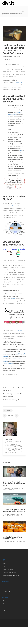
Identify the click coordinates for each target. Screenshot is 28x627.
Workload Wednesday (8, 489)
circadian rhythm (10, 206)
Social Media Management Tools (11, 575)
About (4, 600)
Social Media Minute (17, 488)
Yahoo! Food (19, 82)
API (4, 588)
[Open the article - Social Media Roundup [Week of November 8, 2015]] (14, 526)
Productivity (9, 11)
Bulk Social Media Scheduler (9, 572)
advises (13, 298)
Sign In (4, 563)
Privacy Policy (6, 591)
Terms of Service (7, 585)
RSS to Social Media (8, 569)
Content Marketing (10, 514)
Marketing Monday (8, 515)
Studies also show (8, 363)
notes (20, 150)
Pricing (4, 566)
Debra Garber (8, 56)
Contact (5, 604)
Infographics (19, 514)
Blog (3, 11)
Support (5, 610)
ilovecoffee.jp (18, 330)
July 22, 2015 (17, 56)
